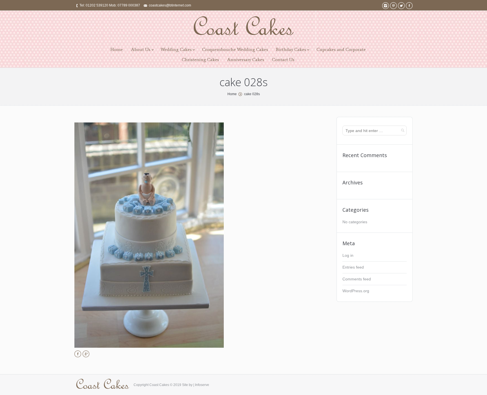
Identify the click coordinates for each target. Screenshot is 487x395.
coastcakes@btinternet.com (170, 5)
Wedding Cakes (176, 49)
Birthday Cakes (291, 49)
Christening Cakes (200, 59)
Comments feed (356, 279)
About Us (140, 49)
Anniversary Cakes (245, 59)
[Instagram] (385, 5)
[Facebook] (409, 5)
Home (116, 49)
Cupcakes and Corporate (341, 49)
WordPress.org (355, 291)
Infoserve (202, 385)
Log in (347, 255)
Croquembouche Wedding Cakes (235, 49)
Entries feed (353, 267)
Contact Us (283, 59)
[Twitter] (401, 5)
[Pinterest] (393, 5)
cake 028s (252, 94)
